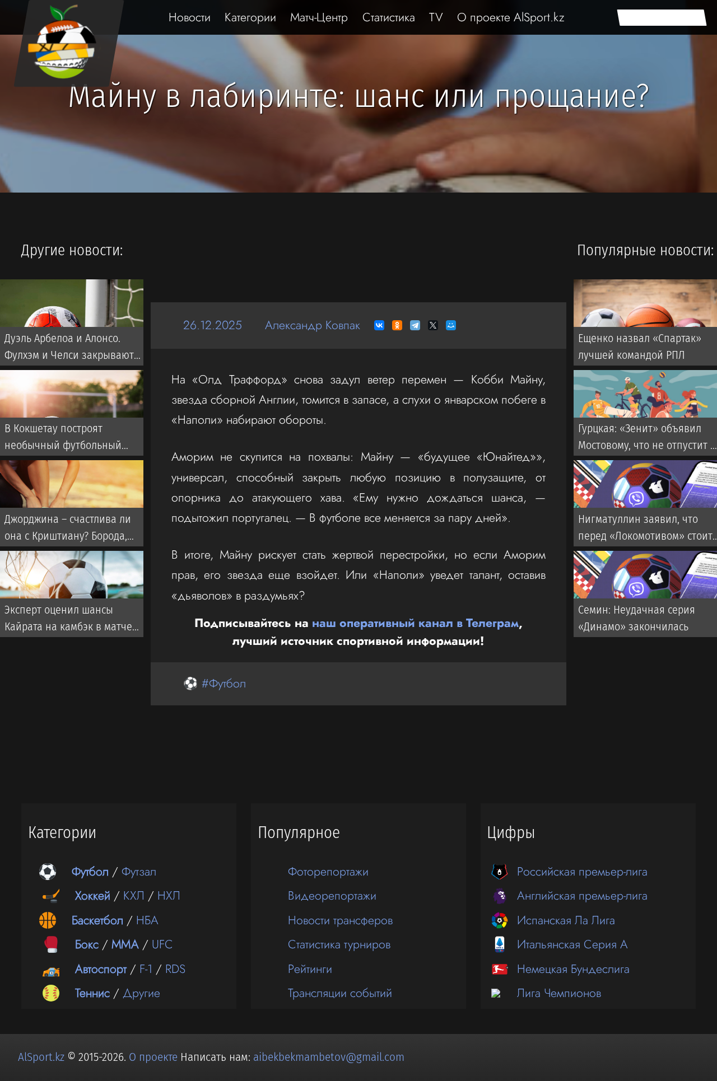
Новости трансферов (340, 920)
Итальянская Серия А (572, 944)
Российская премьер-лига (582, 871)
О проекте (154, 1057)
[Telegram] (415, 325)
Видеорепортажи (332, 895)
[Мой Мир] (451, 325)
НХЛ (168, 895)
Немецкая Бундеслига (573, 968)
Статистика (388, 17)
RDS (175, 968)
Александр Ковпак (312, 325)
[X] (433, 325)
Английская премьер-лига (582, 895)
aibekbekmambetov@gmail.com (328, 1057)
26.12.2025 (212, 325)
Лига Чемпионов (559, 993)
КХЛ (134, 895)
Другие (141, 993)
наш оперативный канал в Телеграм (415, 622)
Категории (250, 17)
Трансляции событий (340, 993)
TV (436, 17)
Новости (190, 17)
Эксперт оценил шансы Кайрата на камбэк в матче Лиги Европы (68, 620)
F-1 (145, 968)
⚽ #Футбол (214, 683)
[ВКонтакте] (379, 325)
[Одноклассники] (397, 325)
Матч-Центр (319, 17)
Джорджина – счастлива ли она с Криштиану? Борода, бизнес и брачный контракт (70, 529)
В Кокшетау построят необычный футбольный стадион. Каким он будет (63, 439)
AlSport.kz (41, 1057)
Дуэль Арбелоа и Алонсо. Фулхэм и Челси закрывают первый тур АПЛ (69, 348)
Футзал (139, 871)
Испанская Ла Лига (566, 920)
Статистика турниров (339, 944)
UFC (162, 944)
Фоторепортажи (328, 871)
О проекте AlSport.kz (511, 17)
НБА (147, 920)
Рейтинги (310, 968)
